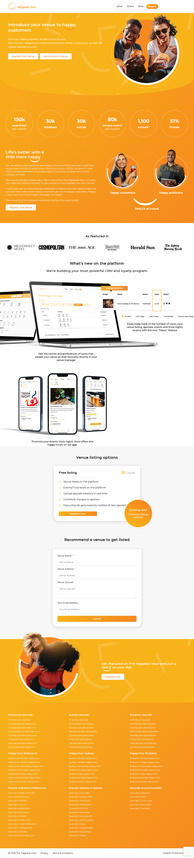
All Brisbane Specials (140, 720)
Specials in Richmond (18, 796)
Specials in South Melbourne (22, 824)
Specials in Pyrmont (78, 808)
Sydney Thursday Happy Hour (83, 770)
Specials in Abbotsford (19, 808)
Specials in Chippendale (81, 828)
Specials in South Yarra (19, 820)
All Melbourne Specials (19, 720)
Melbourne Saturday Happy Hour (24, 777)
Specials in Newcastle (140, 804)
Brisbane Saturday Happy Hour (145, 777)
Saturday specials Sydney (81, 743)
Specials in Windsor (17, 831)
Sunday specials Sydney (81, 747)
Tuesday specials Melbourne (22, 727)
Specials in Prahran (17, 816)
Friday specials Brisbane (142, 739)
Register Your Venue (23, 56)
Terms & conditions (63, 853)
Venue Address (66, 569)
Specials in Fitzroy (17, 804)
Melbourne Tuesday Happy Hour (24, 762)
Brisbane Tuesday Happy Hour (145, 762)
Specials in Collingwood (20, 828)
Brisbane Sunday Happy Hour (144, 781)
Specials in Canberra (140, 808)
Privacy (44, 853)
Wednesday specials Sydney (83, 731)
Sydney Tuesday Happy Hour (83, 762)
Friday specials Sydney (80, 739)
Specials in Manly (77, 824)
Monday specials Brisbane (143, 723)
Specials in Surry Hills (79, 793)
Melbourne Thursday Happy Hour (24, 770)
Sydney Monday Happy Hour (83, 758)
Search (152, 6)
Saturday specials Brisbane (143, 743)
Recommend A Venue (56, 56)
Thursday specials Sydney (81, 735)
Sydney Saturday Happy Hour (83, 777)
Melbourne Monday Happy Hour (24, 758)
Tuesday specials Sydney (81, 727)
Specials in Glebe (77, 835)
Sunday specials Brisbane (142, 747)
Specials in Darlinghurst (80, 816)
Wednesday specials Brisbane (144, 731)
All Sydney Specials (78, 720)
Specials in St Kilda (17, 800)
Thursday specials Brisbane (143, 735)
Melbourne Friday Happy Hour (23, 774)
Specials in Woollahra (79, 812)
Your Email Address (67, 603)
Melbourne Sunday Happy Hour (23, 781)
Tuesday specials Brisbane (143, 727)
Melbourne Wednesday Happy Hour (26, 766)
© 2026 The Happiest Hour (22, 853)
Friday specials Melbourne (21, 739)
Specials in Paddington (80, 804)
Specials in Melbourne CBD (21, 793)
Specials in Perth (138, 796)
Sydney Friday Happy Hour (82, 774)
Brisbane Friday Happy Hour (143, 774)
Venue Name (65, 555)
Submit (97, 618)
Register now (78, 513)
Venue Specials (65, 582)
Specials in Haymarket (80, 831)
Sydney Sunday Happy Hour (83, 781)
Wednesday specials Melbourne (24, 731)
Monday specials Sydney (81, 723)
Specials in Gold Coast (141, 800)
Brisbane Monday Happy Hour (144, 758)
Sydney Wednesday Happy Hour (85, 766)
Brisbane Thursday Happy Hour (145, 770)
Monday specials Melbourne (22, 723)
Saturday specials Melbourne (22, 743)
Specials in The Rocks (79, 800)
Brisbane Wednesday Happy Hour (146, 766)
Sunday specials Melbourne (21, 747)
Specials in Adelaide (140, 793)
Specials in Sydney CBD (80, 796)
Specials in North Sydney (81, 820)
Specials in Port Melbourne (21, 835)
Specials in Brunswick (18, 812)
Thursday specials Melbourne (22, 735)
